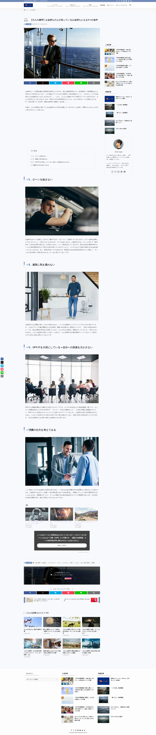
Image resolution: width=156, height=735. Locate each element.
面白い (71, 562)
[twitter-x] (119, 1)
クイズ (58, 562)
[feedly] (128, 1)
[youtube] (126, 1)
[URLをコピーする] (94, 82)
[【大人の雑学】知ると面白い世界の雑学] (61, 514)
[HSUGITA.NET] (28, 5)
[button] (30, 82)
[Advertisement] (62, 129)
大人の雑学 (28, 24)
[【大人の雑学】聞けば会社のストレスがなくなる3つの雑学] (36, 514)
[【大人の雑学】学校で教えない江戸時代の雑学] (86, 514)
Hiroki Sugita (86, 552)
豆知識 (93, 562)
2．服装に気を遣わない (40, 159)
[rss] (131, 1)
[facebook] (117, 1)
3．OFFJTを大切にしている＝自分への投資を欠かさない (51, 162)
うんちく (77, 562)
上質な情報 (37, 562)
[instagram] (121, 1)
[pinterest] (124, 1)
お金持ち (44, 562)
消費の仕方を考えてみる (41, 165)
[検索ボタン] (130, 5)
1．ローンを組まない (40, 156)
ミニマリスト (65, 562)
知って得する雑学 (85, 562)
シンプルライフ (52, 562)
